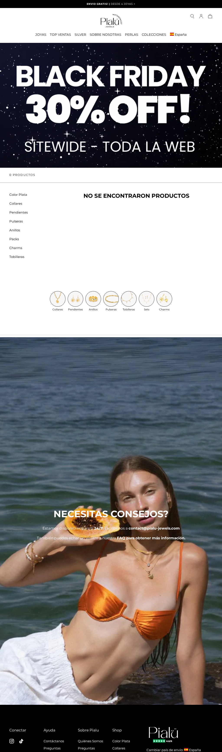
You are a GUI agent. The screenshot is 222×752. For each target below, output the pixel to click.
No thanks (111, 446)
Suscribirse (136, 430)
